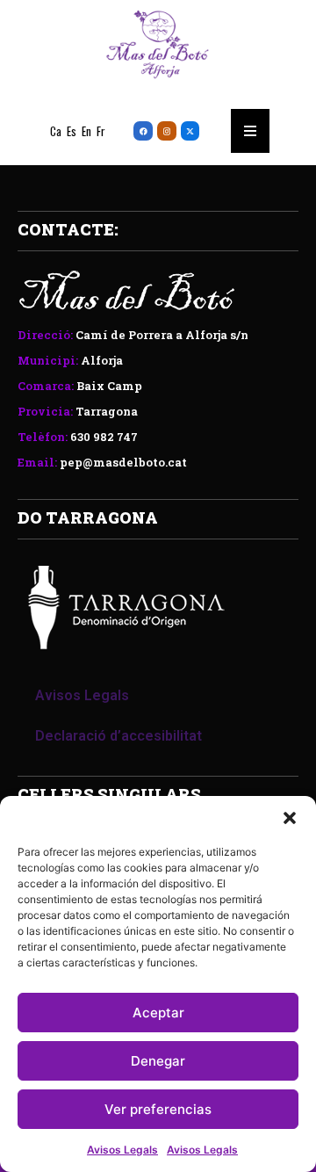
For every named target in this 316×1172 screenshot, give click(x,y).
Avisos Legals (122, 1149)
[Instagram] (166, 131)
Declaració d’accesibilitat (118, 735)
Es (71, 131)
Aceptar (158, 1012)
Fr (101, 131)
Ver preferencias (158, 1109)
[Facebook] (143, 131)
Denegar (158, 1061)
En (86, 131)
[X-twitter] (190, 131)
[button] (289, 818)
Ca (55, 131)
